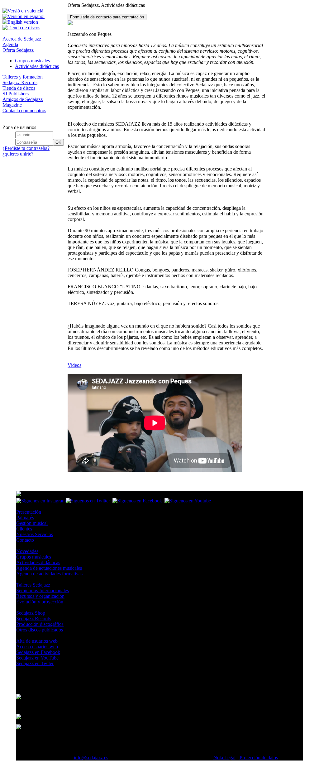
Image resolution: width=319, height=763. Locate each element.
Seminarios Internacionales (42, 590)
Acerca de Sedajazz (21, 38)
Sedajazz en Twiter (35, 663)
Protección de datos (259, 757)
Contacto (25, 540)
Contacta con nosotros (24, 110)
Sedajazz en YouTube (37, 657)
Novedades (27, 551)
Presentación (28, 512)
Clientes (24, 528)
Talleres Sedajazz (33, 585)
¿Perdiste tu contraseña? (26, 148)
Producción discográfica (40, 624)
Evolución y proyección (39, 601)
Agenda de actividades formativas (49, 573)
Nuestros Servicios (34, 534)
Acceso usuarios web (37, 646)
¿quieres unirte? (17, 153)
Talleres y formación (22, 76)
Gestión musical (32, 523)
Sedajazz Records (19, 82)
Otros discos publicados (39, 629)
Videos (74, 365)
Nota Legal (224, 757)
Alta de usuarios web (37, 641)
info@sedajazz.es (91, 757)
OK (58, 142)
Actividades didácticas (37, 66)
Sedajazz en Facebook (38, 652)
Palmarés (25, 517)
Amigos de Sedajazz (22, 99)
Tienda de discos (18, 88)
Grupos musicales (32, 60)
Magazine (12, 105)
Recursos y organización (40, 596)
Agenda (10, 44)
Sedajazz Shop (30, 613)
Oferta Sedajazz (18, 50)
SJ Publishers (15, 93)
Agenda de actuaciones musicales (49, 568)
